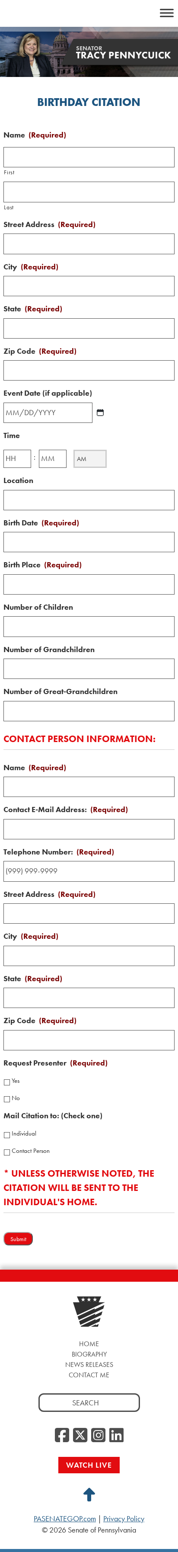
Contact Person (31, 1150)
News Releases (89, 1364)
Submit (18, 1239)
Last (9, 207)
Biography (89, 1354)
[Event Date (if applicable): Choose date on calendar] (100, 412)
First (9, 172)
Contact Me (89, 1374)
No (16, 1098)
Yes (15, 1080)
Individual (24, 1133)
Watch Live (89, 1465)
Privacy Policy (123, 1518)
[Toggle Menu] (167, 13)
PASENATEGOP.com (65, 1518)
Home (89, 1343)
